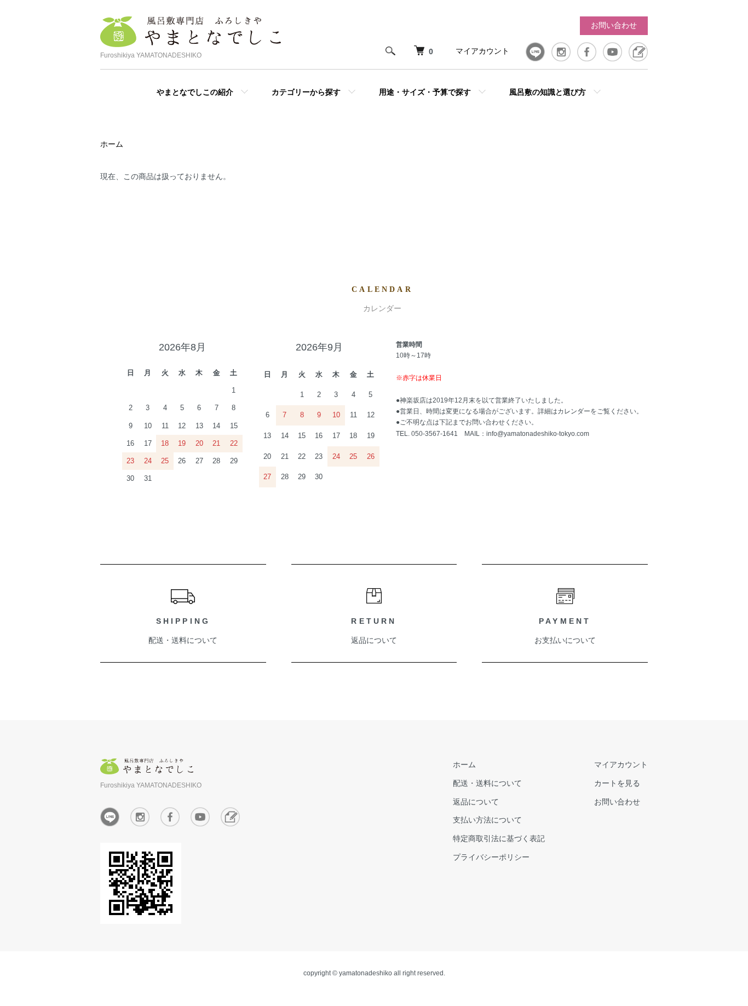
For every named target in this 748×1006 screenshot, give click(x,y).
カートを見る (617, 783)
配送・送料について (182, 640)
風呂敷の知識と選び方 (547, 91)
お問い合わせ (614, 25)
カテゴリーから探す (306, 91)
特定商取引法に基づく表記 (499, 838)
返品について (374, 640)
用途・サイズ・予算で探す (425, 91)
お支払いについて (565, 640)
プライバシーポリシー (491, 857)
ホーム (111, 144)
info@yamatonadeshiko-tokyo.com (537, 434)
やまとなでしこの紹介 (195, 91)
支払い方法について (487, 819)
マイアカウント (482, 51)
